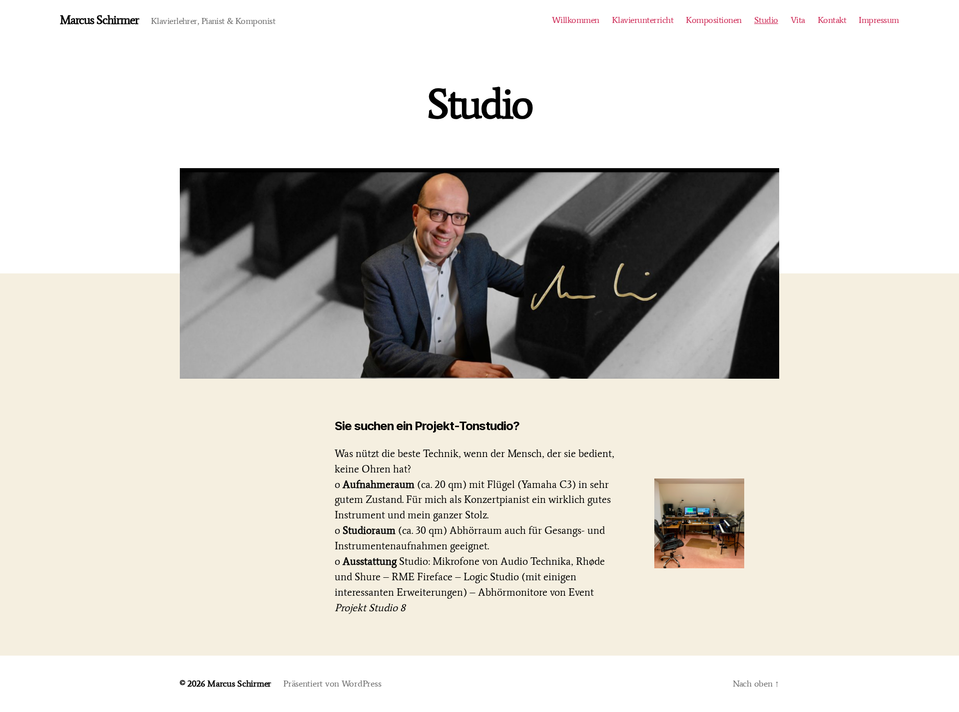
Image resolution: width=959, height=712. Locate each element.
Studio (766, 20)
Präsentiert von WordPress (332, 683)
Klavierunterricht (643, 20)
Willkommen (575, 20)
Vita (798, 20)
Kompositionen (714, 20)
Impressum (879, 20)
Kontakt (832, 20)
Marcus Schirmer (99, 20)
